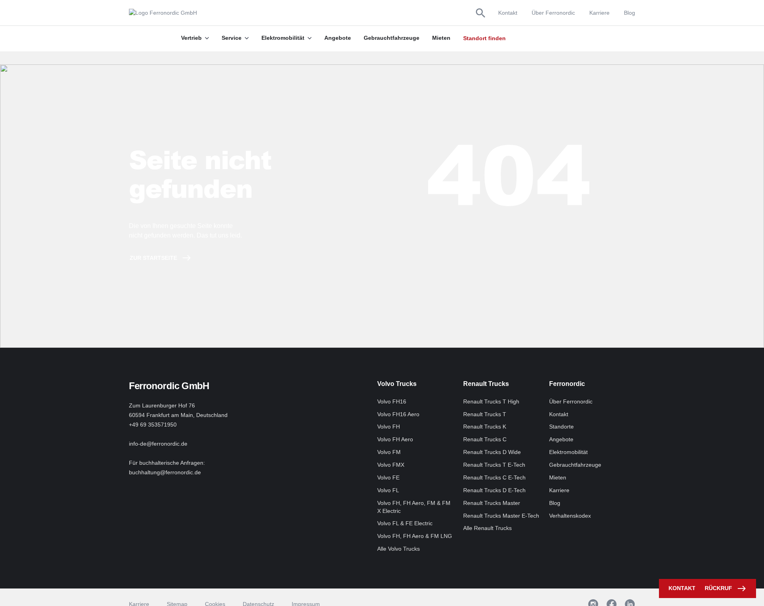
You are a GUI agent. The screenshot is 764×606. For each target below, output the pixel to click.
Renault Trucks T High (491, 401)
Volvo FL (388, 490)
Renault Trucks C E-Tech (494, 477)
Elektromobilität (568, 452)
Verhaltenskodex (570, 515)
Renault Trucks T (484, 414)
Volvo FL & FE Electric (405, 523)
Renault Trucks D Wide (492, 452)
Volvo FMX (390, 465)
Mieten (557, 477)
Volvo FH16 (391, 401)
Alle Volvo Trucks (398, 549)
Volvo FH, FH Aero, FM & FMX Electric (413, 507)
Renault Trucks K (484, 426)
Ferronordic (567, 383)
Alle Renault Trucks (487, 528)
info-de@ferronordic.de (158, 443)
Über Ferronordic (553, 13)
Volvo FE (388, 477)
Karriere (599, 13)
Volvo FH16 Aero (398, 414)
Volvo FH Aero (395, 439)
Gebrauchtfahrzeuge (575, 465)
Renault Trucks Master (491, 503)
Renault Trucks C (485, 439)
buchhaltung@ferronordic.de (165, 472)
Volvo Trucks (397, 383)
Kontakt (507, 13)
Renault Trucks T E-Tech (494, 465)
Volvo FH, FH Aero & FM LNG (414, 536)
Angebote (561, 439)
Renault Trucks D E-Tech (494, 490)
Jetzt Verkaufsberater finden (547, 38)
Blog (629, 13)
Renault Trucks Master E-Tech (501, 515)
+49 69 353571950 (153, 424)
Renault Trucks (486, 383)
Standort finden (484, 38)
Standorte (561, 426)
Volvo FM (389, 452)
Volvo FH (388, 426)
